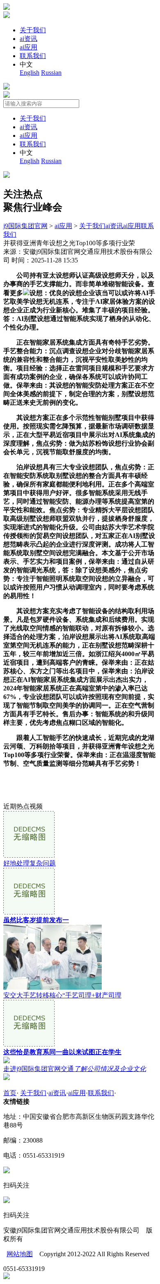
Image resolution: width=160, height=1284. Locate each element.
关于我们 (33, 30)
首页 (9, 1092)
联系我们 (33, 55)
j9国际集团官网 (25, 225)
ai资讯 (28, 38)
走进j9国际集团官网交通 (74, 1068)
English (29, 72)
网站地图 (20, 1253)
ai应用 (28, 47)
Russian (51, 72)
